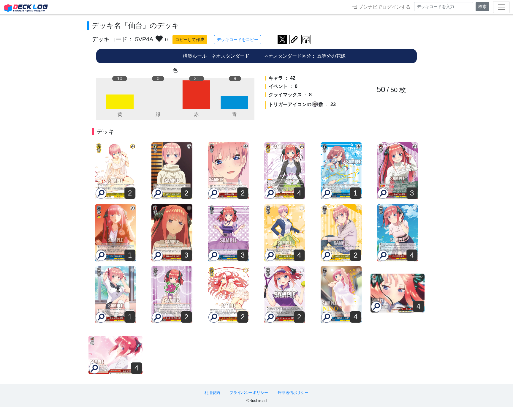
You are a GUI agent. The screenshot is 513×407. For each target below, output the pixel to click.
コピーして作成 (189, 39)
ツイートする (282, 39)
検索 (482, 6)
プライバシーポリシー (248, 392)
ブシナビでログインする (384, 7)
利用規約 (212, 392)
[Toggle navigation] (501, 7)
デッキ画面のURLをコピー (294, 39)
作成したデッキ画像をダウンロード (306, 39)
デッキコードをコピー (237, 39)
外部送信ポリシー (293, 392)
